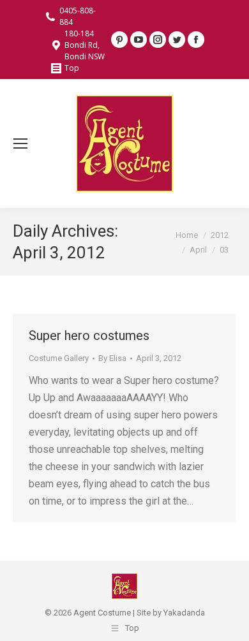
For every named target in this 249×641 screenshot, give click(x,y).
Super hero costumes (89, 335)
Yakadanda (184, 612)
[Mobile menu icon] (20, 143)
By (112, 358)
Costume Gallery (59, 358)
